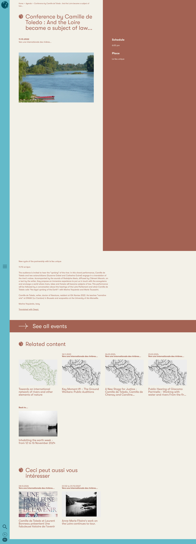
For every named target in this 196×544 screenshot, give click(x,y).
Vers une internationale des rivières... (35, 42)
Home (21, 3)
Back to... (23, 407)
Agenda (29, 3)
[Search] (5, 527)
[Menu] (4, 266)
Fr (5, 534)
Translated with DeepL (29, 309)
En (5, 540)
